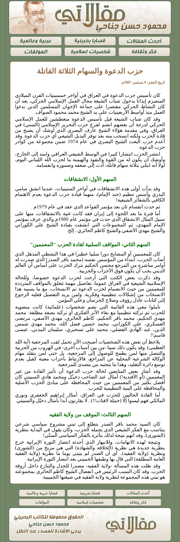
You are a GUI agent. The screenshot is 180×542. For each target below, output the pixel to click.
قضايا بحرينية (90, 493)
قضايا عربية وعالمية (41, 493)
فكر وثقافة (138, 502)
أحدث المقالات (138, 493)
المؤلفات (42, 502)
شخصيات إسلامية (90, 502)
